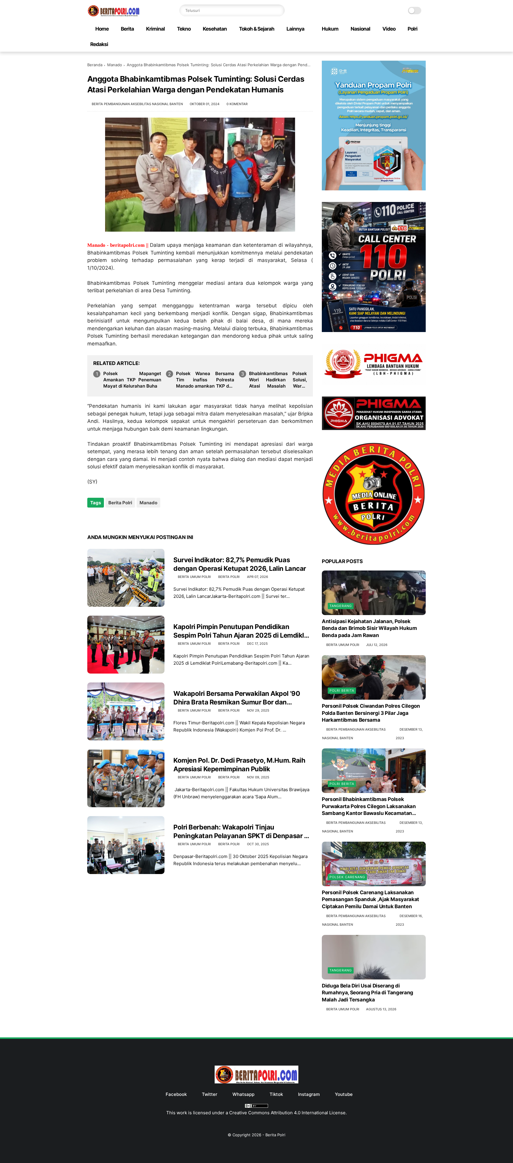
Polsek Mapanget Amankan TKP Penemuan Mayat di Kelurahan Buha (132, 380)
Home (102, 29)
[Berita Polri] (113, 15)
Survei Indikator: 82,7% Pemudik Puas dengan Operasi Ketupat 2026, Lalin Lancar (239, 564)
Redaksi (99, 44)
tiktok (276, 1094)
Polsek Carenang (347, 877)
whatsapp (243, 1094)
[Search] (278, 10)
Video (388, 29)
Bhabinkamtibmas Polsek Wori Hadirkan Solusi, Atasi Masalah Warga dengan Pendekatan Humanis (278, 380)
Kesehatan (215, 29)
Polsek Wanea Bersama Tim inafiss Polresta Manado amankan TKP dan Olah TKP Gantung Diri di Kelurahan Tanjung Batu (205, 380)
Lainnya (295, 29)
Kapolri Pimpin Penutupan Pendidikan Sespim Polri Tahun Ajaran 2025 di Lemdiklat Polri (241, 631)
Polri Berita (342, 690)
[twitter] (104, 518)
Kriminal (155, 29)
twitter (209, 1094)
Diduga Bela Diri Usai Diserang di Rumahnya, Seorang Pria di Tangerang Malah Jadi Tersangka (367, 993)
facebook (176, 1094)
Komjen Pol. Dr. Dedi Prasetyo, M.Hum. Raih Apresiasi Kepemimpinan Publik (239, 764)
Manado (114, 64)
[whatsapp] (116, 518)
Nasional (360, 29)
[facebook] (92, 518)
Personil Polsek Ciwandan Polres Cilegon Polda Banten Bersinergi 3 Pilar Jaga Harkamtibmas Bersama (371, 713)
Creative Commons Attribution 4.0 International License (287, 1112)
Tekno (184, 29)
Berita (127, 29)
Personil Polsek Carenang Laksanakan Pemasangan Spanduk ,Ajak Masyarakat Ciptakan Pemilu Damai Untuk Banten (370, 899)
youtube (344, 1094)
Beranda (94, 64)
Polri (412, 29)
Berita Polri (120, 502)
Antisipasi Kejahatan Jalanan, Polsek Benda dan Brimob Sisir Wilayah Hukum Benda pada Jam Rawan (369, 628)
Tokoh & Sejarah (256, 29)
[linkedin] (140, 518)
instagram (309, 1094)
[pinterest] (128, 518)
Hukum (330, 29)
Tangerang (341, 606)
